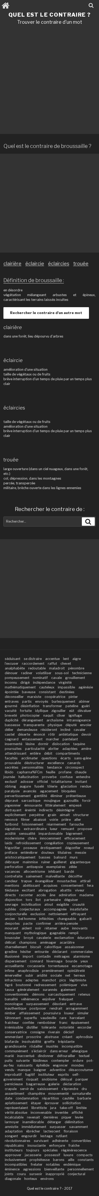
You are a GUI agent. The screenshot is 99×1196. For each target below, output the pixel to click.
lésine (30, 744)
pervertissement (18, 796)
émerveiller (13, 975)
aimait (65, 815)
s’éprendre (70, 1089)
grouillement (75, 678)
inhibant (54, 872)
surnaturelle (81, 1094)
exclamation (64, 938)
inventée (61, 1113)
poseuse (30, 848)
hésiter (25, 952)
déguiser (71, 900)
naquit (48, 715)
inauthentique (15, 1008)
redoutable (37, 668)
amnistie (11, 1127)
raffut (52, 663)
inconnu (11, 682)
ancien (10, 919)
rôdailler (36, 1046)
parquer (82, 1079)
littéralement (55, 805)
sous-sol (62, 673)
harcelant (77, 1018)
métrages (62, 956)
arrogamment (77, 1008)
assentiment (14, 1094)
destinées (66, 692)
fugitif (30, 1075)
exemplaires (55, 867)
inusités (52, 1046)
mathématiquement (20, 687)
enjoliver (48, 999)
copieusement (78, 843)
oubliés (10, 909)
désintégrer (65, 810)
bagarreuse (35, 1084)
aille (71, 1160)
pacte (27, 923)
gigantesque (80, 862)
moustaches (67, 881)
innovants (80, 928)
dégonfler (73, 848)
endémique (72, 1164)
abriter (53, 749)
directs (10, 895)
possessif (52, 1155)
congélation (53, 843)
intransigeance (79, 720)
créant (67, 1037)
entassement (32, 739)
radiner (26, 673)
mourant (11, 928)
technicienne (82, 673)
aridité (42, 975)
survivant (41, 1141)
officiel (42, 782)
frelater (37, 1164)
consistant (47, 692)
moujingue (52, 801)
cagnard (11, 739)
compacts (85, 1155)
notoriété (66, 1027)
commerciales (82, 952)
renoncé (11, 820)
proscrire (33, 1037)
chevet (65, 663)
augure (25, 786)
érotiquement (51, 848)
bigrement (74, 834)
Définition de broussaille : (33, 280)
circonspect (74, 767)
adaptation (14, 1131)
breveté (11, 715)
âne (52, 895)
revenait (33, 1117)
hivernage (54, 961)
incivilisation (31, 904)
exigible (62, 904)
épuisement (80, 1023)
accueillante (14, 966)
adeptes (32, 980)
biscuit (35, 947)
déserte (24, 734)
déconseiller (14, 697)
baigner (40, 1070)
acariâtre (67, 942)
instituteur (46, 1075)
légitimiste (77, 980)
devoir (86, 734)
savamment (78, 1127)
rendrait (56, 1008)
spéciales (50, 1150)
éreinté (30, 810)
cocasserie (36, 966)
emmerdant (14, 1037)
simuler (83, 1013)
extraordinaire (35, 829)
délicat (10, 942)
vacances (12, 872)
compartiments (68, 753)
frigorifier (12, 848)
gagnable (57, 933)
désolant (59, 1004)
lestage (46, 1136)
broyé (28, 938)
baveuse (28, 692)
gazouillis (71, 801)
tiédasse (11, 890)
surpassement (37, 1004)
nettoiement (58, 914)
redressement (45, 985)
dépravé (11, 801)
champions (27, 942)
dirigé (25, 682)
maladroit (57, 668)
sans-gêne (82, 758)
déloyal (66, 1079)
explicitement (15, 815)
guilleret (60, 862)
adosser (27, 782)
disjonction (13, 900)
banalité (11, 999)
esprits (63, 1075)
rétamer (51, 928)
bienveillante (54, 1169)
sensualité (27, 834)
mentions (12, 886)
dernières (50, 1117)
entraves (12, 701)
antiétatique (68, 734)
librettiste (39, 1108)
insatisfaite (79, 909)
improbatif (13, 1075)
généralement (28, 990)
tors (29, 900)
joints (9, 1174)
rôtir (51, 734)
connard (36, 961)
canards (74, 763)
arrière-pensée (66, 923)
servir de (27, 1089)
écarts (65, 758)
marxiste (34, 697)
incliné (65, 730)
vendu (9, 1070)
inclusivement (15, 1160)
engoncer (60, 1065)
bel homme (27, 919)
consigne (37, 1032)
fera (90, 886)
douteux (47, 853)
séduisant (12, 659)
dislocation (61, 744)
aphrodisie (84, 1037)
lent (66, 659)
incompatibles (16, 1164)
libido (9, 772)
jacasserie (33, 1155)
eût (71, 711)
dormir (43, 744)
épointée (11, 692)
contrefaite (13, 876)
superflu (30, 1018)
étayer (36, 1103)
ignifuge (75, 715)
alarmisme (81, 956)
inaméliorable (33, 1122)
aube (65, 928)
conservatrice (16, 1032)
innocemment (50, 838)
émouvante (33, 805)
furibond (11, 824)
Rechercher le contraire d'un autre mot (46, 313)
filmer (25, 820)
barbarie (84, 1098)
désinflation (30, 706)
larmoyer (12, 1122)
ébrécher (33, 1131)
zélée (73, 867)
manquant (13, 933)
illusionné (12, 956)
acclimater (29, 758)
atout (48, 904)
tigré (8, 985)
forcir (86, 801)
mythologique (35, 933)
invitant (81, 782)
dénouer (11, 673)
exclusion (37, 914)
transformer (52, 706)
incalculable (14, 1117)
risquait (32, 1079)
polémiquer (68, 985)
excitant (28, 890)
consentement (72, 886)
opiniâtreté (76, 971)
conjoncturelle (16, 914)
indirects (46, 810)
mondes (77, 1065)
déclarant (59, 952)
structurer (81, 815)
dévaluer (84, 711)
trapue (26, 881)
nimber (10, 1013)
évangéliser (44, 881)
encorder (84, 1027)
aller (77, 820)
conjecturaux (30, 909)
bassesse (12, 725)
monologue (14, 1004)
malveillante (55, 876)
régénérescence (74, 1150)
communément (16, 1051)
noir (38, 928)
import (28, 956)
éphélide (42, 1065)
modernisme (14, 838)
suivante (23, 1061)
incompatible (72, 1046)
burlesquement (63, 701)
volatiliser (43, 673)
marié (9, 1056)
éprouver (52, 1103)
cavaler (80, 730)
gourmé (11, 706)
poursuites (13, 749)
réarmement (56, 824)
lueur (54, 829)
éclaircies (58, 263)
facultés (11, 758)
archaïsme (54, 720)
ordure (78, 1061)
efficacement (74, 838)
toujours (32, 1150)
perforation (14, 867)
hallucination (28, 777)
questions (49, 758)
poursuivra (52, 1013)
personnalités (33, 767)
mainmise (30, 862)
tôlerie (52, 786)
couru (21, 1174)
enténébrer (29, 853)
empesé (75, 805)
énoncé (39, 734)
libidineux (40, 1061)
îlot (38, 900)
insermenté (13, 744)
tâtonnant (13, 1018)
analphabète (15, 668)
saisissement (47, 1089)
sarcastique (30, 801)
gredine (11, 952)
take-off (66, 1108)
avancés (29, 791)
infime (9, 971)
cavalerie (43, 938)
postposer (38, 1008)
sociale (56, 975)
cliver (61, 715)
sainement (34, 876)
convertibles (81, 1141)
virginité (65, 682)
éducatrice (85, 938)
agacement (49, 791)
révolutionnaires (17, 1141)
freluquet (66, 999)
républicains (14, 1145)
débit (48, 753)
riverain (54, 1032)
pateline (71, 706)
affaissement (29, 1013)
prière (66, 820)
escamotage (82, 966)
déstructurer (34, 763)
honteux (30, 1179)
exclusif (11, 782)
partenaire (52, 900)
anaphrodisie (28, 971)
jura (53, 1108)
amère (86, 749)
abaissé (39, 820)
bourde (71, 961)
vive (84, 985)
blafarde (11, 1042)
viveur (79, 890)
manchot (49, 980)
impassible (66, 687)
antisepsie (34, 867)
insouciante (36, 1145)
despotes (12, 923)
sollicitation (71, 1103)
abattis (66, 890)
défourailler (66, 1056)
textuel (84, 1056)
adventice (57, 1070)
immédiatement (34, 1127)
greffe (49, 1042)
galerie (53, 1084)
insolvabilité (31, 1042)
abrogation (47, 890)
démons (38, 994)
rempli (73, 933)
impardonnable (51, 834)
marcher (52, 739)
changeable (66, 919)
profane (65, 772)
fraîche (73, 1145)
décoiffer (75, 876)
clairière (12, 263)
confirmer (43, 923)
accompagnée (55, 909)
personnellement (81, 1169)
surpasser (58, 1127)
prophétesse (40, 1160)
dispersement (15, 961)
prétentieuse (76, 796)
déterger (54, 1122)
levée (79, 1117)
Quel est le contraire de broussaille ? (47, 146)
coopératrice (55, 697)
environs (47, 1179)
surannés (50, 990)
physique (55, 725)
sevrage (11, 904)
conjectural (76, 1174)
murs (74, 857)
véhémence (30, 999)
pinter (73, 697)
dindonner (46, 1056)
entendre (83, 777)
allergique (79, 1051)
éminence (12, 1169)
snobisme (49, 1079)
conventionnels (17, 994)
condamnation (27, 1098)
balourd (60, 857)
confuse (66, 777)
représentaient (16, 1108)
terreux (79, 975)
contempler (60, 1061)
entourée (42, 952)
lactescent (52, 1131)
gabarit (85, 919)
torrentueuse (58, 966)
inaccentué (25, 1056)
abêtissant (31, 886)
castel (10, 734)
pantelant (70, 739)
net (67, 975)
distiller (32, 1027)
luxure (68, 1155)
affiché (77, 1113)
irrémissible (14, 1027)
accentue (52, 659)
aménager (48, 942)
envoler (86, 725)
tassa (9, 990)
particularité (35, 749)
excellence (56, 763)
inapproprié (55, 1174)
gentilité (40, 796)
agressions (32, 1169)
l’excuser (11, 663)
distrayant (13, 810)
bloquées (69, 791)
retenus (84, 994)
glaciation (69, 786)
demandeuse (27, 730)
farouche (76, 824)
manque (24, 1070)
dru (84, 1089)
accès (41, 895)
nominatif (40, 678)
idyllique (41, 711)
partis (27, 701)
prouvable (13, 763)
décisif (68, 1032)
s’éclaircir (38, 1051)
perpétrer (36, 815)
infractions (13, 980)
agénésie (85, 687)
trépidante (66, 1042)
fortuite (26, 711)
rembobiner (46, 1023)
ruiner (45, 862)
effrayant (78, 914)
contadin (44, 956)
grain (52, 815)
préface (11, 853)
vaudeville (48, 1018)
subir (29, 975)
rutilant (61, 1136)
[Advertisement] (49, 81)
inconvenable (41, 1113)
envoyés (41, 701)
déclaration (72, 1084)
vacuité (10, 711)
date (8, 1098)
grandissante (15, 1046)
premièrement (53, 971)
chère (32, 838)
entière (35, 753)
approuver (13, 1155)
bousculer (12, 938)
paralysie (12, 791)
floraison (71, 1131)
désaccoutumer (81, 1070)
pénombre (76, 668)
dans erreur (59, 1051)
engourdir (29, 1136)
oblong (10, 786)
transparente (33, 725)
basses (44, 857)
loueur (69, 1013)
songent (11, 1136)
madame (86, 895)
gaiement (68, 990)
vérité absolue (16, 1113)
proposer (85, 829)
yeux (84, 961)
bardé (69, 872)
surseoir (35, 1174)
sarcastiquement (61, 994)
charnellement (16, 947)
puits (9, 1061)
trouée (80, 263)
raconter (26, 895)
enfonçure (57, 1145)
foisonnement (32, 824)
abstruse (51, 1037)
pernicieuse (14, 1084)
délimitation (74, 1122)
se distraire (33, 659)
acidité (10, 834)
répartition (50, 1098)
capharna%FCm (30, 772)
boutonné (23, 985)
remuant (67, 829)
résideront (49, 730)
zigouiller (58, 711)
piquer (67, 1117)
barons (58, 1160)
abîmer (84, 701)
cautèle (68, 1098)
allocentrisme (34, 872)
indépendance (44, 682)
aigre (76, 659)
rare (63, 1018)
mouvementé (58, 1094)
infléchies (46, 919)
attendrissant (15, 753)
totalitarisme (61, 782)
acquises (50, 886)
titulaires (65, 853)
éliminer (56, 796)
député (71, 725)
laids (8, 843)
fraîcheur (12, 1023)
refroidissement (28, 843)
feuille (50, 772)
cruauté (78, 904)
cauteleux (46, 687)
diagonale (13, 1179)
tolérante (48, 1027)
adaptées (70, 749)
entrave (76, 1004)
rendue (85, 786)
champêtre (36, 1094)
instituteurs (14, 1150)
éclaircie (34, 263)
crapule (11, 1089)
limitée (81, 1108)
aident (27, 928)
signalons (12, 829)
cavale (56, 678)
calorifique (52, 947)
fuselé (39, 786)
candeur (11, 881)
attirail (85, 881)
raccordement (33, 663)
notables (53, 1164)
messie (80, 853)
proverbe (49, 777)
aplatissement (16, 1103)
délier (9, 730)
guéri (86, 706)
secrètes (11, 767)
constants (86, 1160)
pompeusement (17, 678)
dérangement (32, 720)
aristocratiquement (20, 857)
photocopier (30, 715)
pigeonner (13, 805)
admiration (67, 895)
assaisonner (74, 947)
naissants (25, 1065)
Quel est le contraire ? (49, 14)
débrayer (12, 862)
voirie (53, 820)
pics (62, 980)
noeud (89, 848)
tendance (54, 767)
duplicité (11, 720)
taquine (79, 744)
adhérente (60, 1141)
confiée (28, 1023)
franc (63, 1023)
